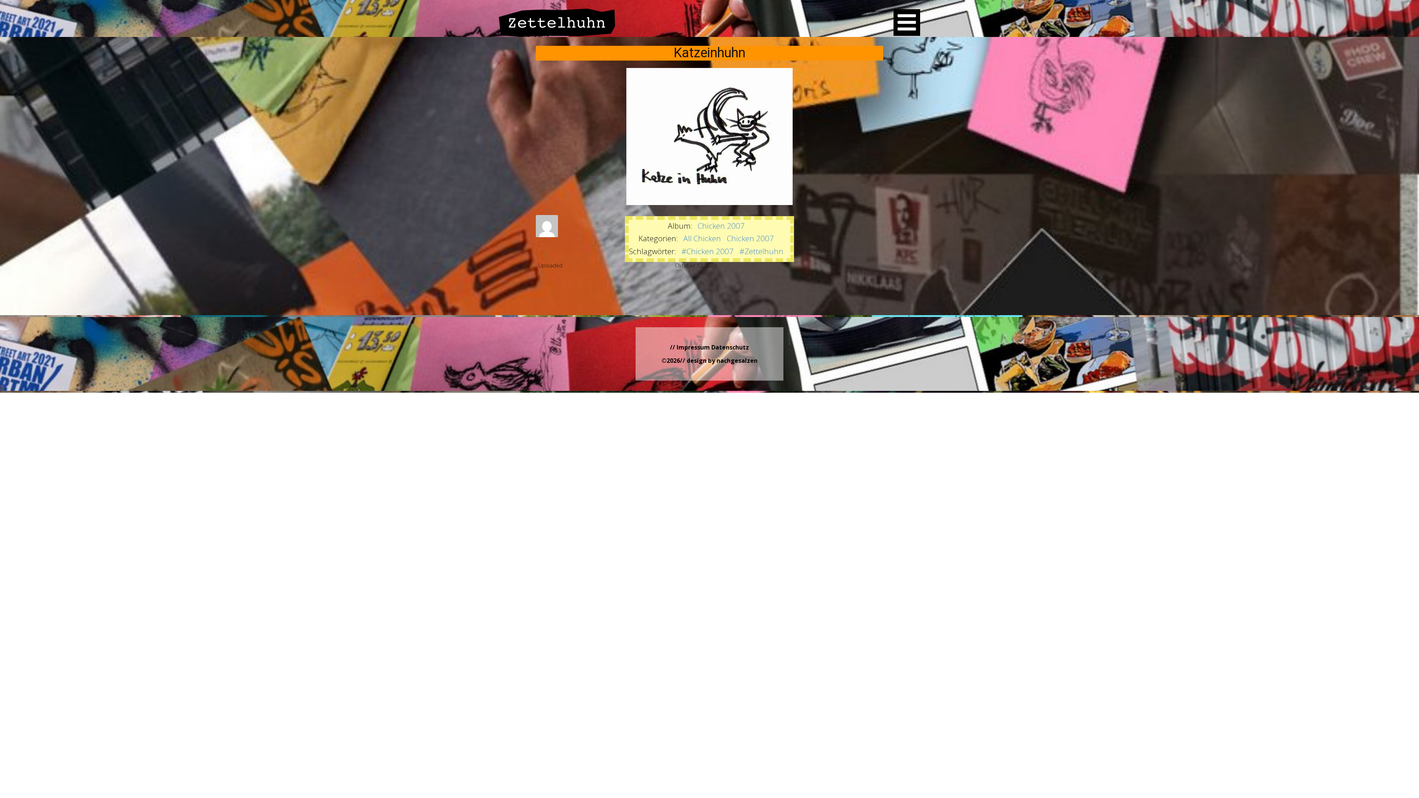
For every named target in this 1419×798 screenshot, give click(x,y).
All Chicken (702, 238)
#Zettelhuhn (761, 251)
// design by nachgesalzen (719, 361)
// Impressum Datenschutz (709, 347)
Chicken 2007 (721, 226)
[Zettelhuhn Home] (557, 22)
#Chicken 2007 (707, 251)
